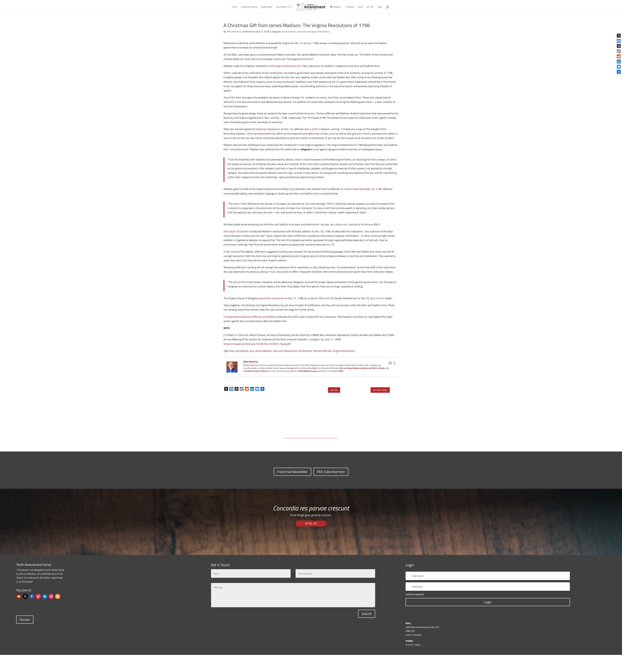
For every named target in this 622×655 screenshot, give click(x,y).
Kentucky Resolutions (285, 351)
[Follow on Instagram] (51, 596)
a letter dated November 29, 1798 (362, 189)
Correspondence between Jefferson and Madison (250, 317)
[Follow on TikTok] (38, 596)
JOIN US (311, 523)
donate (334, 390)
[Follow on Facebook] (31, 596)
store (360, 7)
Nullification (305, 351)
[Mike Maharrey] (231, 371)
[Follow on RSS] (57, 596)
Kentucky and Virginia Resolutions (313, 31)
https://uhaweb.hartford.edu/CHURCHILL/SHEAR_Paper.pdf (257, 344)
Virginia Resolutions (344, 351)
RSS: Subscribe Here (331, 471)
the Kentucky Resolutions (266, 129)
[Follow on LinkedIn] (44, 596)
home (234, 7)
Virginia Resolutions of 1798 (290, 66)
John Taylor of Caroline (236, 231)
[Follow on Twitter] (25, 596)
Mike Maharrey (234, 31)
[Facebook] (390, 363)
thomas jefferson (322, 351)
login (380, 7)
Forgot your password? (415, 594)
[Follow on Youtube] (18, 596)
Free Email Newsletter (292, 471)
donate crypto (380, 390)
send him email (265, 365)
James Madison (289, 31)
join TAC (370, 7)
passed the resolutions (271, 298)
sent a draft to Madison (317, 129)
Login (487, 601)
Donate (25, 619)
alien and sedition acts (241, 351)
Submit (367, 613)
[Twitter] (394, 363)
